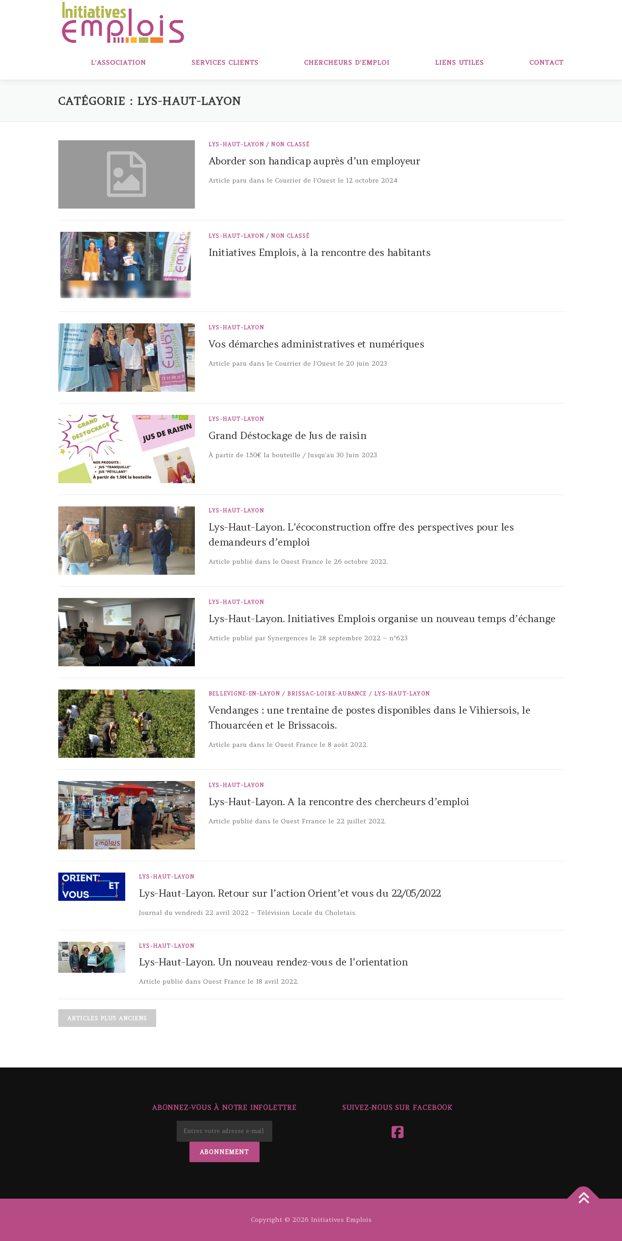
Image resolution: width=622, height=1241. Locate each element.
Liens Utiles (459, 62)
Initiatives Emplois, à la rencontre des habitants (320, 252)
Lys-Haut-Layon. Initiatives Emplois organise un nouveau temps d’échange (382, 618)
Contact (547, 62)
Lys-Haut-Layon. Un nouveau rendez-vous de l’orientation (273, 961)
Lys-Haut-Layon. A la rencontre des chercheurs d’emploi (339, 801)
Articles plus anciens (107, 1018)
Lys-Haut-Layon (236, 144)
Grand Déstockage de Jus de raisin (287, 435)
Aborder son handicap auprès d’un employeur (314, 160)
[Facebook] (397, 1132)
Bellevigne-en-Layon (244, 693)
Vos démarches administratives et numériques (316, 343)
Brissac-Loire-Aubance (327, 693)
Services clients (225, 62)
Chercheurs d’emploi (347, 62)
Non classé (290, 144)
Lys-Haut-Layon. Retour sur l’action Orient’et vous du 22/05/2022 (290, 893)
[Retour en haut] (583, 1198)
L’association (118, 62)
